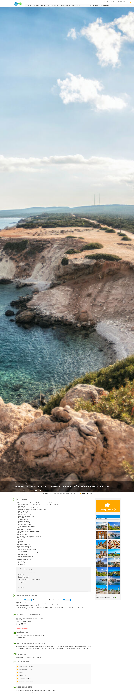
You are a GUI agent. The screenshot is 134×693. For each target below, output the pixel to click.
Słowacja (48, 5)
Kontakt (30, 5)
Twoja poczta (36, 5)
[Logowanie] (130, 2)
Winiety (43, 5)
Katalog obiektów (107, 5)
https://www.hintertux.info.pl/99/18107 (105, 597)
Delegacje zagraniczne (64, 5)
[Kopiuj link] (115, 597)
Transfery (74, 5)
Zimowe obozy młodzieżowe (95, 5)
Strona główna (45, 493)
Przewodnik (55, 5)
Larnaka (28, 600)
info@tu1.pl (121, 2)
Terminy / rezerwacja (108, 509)
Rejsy (78, 5)
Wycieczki (83, 5)
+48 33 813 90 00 (109, 2)
